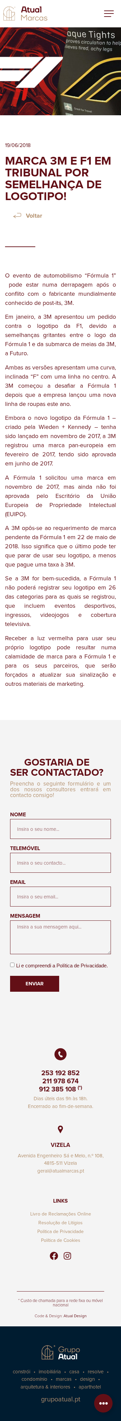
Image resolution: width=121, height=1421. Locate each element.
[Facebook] (54, 1256)
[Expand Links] (103, 1403)
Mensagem (25, 916)
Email (18, 883)
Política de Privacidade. (82, 965)
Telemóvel (25, 849)
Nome (18, 815)
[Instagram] (67, 1256)
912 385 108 (57, 1089)
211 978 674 (60, 1081)
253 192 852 (60, 1073)
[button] (108, 13)
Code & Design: (61, 1316)
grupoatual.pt (60, 1399)
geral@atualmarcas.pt (60, 1170)
